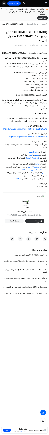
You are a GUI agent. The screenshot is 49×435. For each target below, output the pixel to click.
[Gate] (45, 3)
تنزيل (6, 430)
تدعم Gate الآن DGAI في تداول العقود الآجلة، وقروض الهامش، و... (25, 287)
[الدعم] (43, 420)
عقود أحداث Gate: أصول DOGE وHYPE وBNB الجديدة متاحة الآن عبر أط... (25, 279)
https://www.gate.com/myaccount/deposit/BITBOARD (25, 129)
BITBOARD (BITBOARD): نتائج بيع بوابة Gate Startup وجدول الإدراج (12, 24)
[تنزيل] (43, 412)
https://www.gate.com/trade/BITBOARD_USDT (28, 137)
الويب (31, 155)
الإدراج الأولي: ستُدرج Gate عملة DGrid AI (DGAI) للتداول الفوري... (25, 293)
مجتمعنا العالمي (33, 167)
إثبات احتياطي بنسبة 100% (32, 170)
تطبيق (36, 155)
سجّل (44, 173)
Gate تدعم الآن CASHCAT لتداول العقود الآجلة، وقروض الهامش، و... (25, 262)
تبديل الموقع (42, 18)
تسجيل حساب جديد (14, 3)
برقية (37, 164)
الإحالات (18, 178)
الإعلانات (44, 24)
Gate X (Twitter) (32, 158)
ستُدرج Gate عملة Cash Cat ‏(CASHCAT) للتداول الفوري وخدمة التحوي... (25, 271)
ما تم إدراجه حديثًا (32, 24)
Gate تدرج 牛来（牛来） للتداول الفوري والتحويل (30, 255)
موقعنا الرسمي (33, 152)
